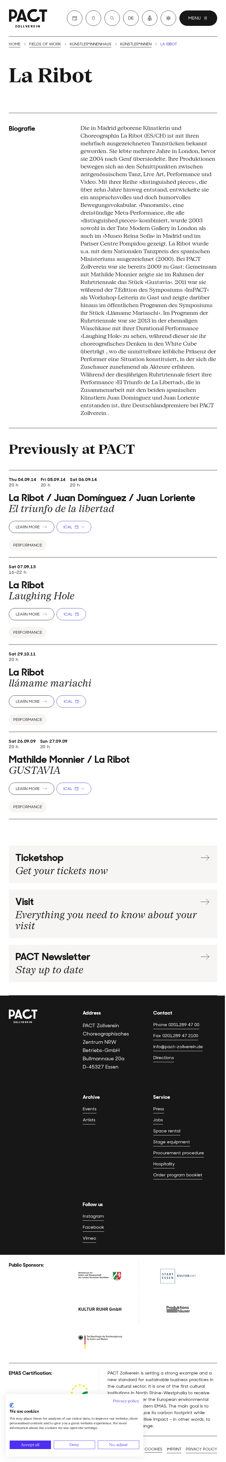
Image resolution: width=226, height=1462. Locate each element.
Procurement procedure (178, 1153)
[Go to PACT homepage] (28, 18)
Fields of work (45, 44)
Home (14, 44)
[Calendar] (74, 18)
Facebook (93, 1227)
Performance (27, 545)
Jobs (158, 1120)
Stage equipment (171, 1142)
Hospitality (164, 1164)
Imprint (174, 1449)
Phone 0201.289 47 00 (176, 1025)
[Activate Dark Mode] (168, 18)
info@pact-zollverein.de (178, 1047)
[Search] (112, 18)
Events (89, 1109)
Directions (163, 1058)
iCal (67, 526)
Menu (194, 18)
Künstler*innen (136, 44)
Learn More (28, 526)
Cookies (153, 1449)
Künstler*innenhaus (90, 44)
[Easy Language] (149, 18)
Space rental (166, 1131)
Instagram (93, 1216)
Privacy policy (201, 1449)
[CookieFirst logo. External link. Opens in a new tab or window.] (12, 1405)
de (131, 18)
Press (158, 1109)
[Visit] (93, 18)
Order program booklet (177, 1175)
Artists (89, 1120)
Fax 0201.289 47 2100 (175, 1036)
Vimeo (89, 1238)
